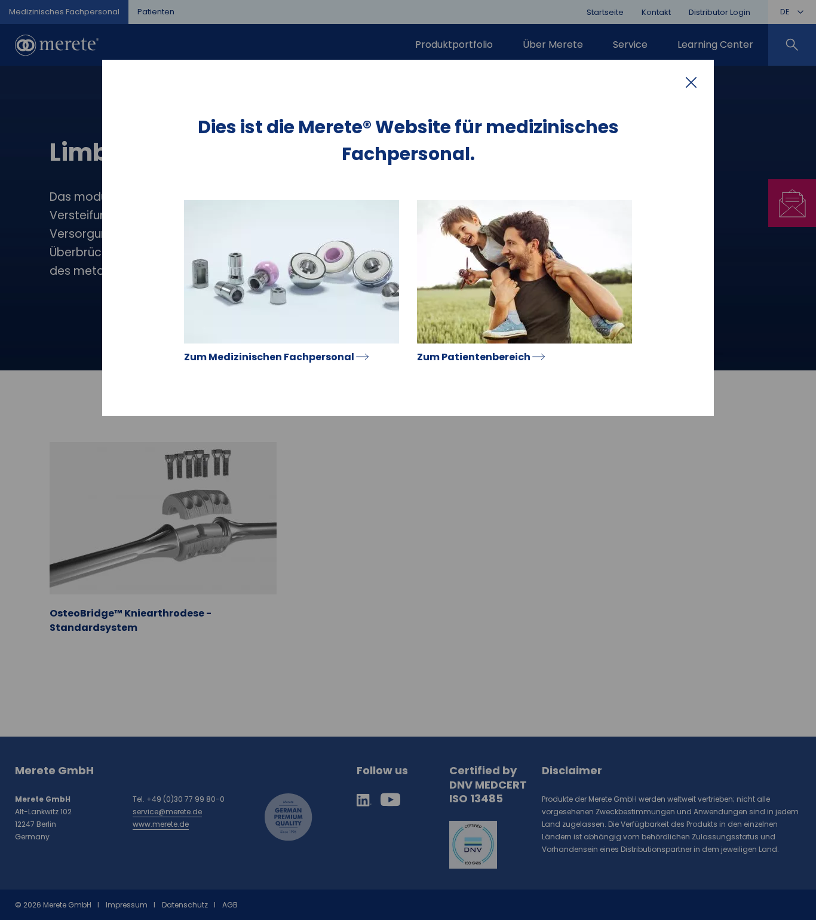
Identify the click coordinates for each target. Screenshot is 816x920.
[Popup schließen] (691, 82)
